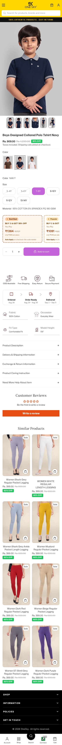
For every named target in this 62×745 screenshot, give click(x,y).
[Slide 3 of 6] (26, 122)
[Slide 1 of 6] (10, 122)
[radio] (8, 162)
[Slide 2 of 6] (18, 122)
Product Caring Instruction (16, 373)
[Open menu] (3, 5)
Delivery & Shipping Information (19, 354)
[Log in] (58, 5)
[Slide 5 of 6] (43, 122)
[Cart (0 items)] (52, 5)
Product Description (13, 345)
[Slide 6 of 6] (51, 122)
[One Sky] (31, 5)
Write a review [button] (31, 413)
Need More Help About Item (17, 382)
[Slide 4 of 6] (35, 122)
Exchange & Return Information (19, 363)
